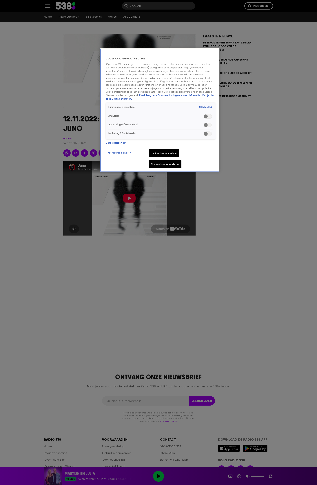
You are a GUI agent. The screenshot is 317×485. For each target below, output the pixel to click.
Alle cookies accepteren (165, 164)
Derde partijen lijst (116, 142)
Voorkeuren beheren (119, 153)
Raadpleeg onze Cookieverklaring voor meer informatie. (170, 95)
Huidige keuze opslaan (164, 153)
